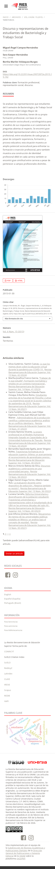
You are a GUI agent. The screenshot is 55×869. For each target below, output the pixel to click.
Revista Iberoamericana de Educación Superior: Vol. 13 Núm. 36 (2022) (29, 490)
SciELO (7, 662)
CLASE (7, 679)
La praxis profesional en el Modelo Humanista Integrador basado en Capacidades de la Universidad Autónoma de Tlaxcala (27, 436)
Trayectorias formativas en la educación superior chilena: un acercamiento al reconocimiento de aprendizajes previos (30, 454)
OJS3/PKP (21, 858)
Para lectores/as (11, 621)
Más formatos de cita (14, 318)
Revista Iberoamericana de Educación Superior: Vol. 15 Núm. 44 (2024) (29, 443)
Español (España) (12, 598)
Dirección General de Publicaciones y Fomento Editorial (24, 853)
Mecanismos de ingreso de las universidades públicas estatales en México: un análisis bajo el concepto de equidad (29, 518)
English (7, 594)
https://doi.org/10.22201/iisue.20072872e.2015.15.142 (27, 75)
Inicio (5, 17)
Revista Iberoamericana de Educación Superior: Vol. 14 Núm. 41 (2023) (26, 388)
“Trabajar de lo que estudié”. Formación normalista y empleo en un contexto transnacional (29, 381)
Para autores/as (10, 626)
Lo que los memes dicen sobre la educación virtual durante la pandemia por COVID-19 (29, 366)
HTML (20, 280)
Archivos (16, 17)
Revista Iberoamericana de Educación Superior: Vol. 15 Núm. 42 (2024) (29, 372)
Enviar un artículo (14, 553)
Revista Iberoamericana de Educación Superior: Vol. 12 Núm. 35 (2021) (29, 525)
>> (9, 534)
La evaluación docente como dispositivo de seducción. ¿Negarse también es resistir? (29, 485)
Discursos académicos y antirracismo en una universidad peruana (29, 468)
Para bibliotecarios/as (13, 630)
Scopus (7, 690)
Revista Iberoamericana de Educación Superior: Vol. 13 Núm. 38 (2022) (29, 474)
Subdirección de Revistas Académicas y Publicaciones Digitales (25, 849)
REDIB (7, 695)
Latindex (8, 673)
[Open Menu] (6, 6)
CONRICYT (9, 651)
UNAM (22, 856)
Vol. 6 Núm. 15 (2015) (33, 17)
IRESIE (7, 684)
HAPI (6, 701)
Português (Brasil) (12, 603)
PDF (9, 280)
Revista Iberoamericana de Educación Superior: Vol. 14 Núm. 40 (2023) (26, 461)
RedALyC (8, 668)
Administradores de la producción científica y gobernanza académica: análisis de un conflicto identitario (29, 420)
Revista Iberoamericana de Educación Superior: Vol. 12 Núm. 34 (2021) (29, 406)
